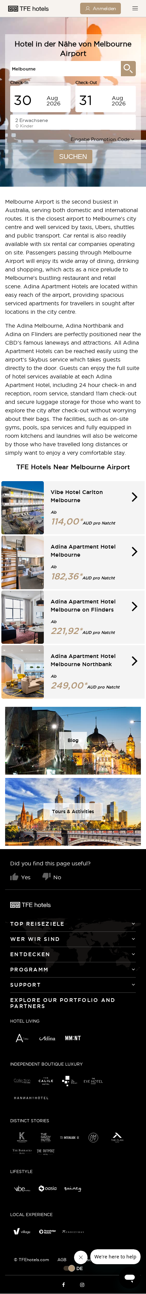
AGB (62, 1259)
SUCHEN (73, 156)
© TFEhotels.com (31, 1259)
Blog (73, 740)
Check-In (19, 82)
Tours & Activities (73, 811)
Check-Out (86, 82)
